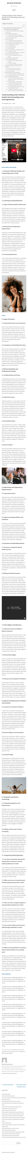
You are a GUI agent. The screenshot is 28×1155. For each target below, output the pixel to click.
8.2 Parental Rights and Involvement (14, 69)
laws (8, 1051)
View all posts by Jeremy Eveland (9, 1073)
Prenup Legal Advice (7, 1084)
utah (16, 1051)
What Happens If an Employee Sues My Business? (13, 1112)
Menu (14, 9)
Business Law (16, 1049)
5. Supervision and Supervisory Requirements (14, 49)
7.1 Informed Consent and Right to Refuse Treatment (15, 61)
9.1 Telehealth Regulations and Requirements (16, 73)
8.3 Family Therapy (11, 71)
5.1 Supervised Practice (12, 51)
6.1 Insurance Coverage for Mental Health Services (15, 56)
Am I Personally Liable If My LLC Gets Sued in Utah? (13, 1131)
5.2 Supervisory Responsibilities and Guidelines (16, 52)
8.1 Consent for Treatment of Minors (14, 68)
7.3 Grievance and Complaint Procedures (15, 64)
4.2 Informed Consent (11, 45)
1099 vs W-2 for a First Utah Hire (9, 1110)
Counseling (4, 1051)
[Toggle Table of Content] (23, 26)
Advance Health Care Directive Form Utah (11, 1101)
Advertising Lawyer (6, 1094)
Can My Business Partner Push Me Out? (10, 1135)
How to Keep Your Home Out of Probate (11, 1133)
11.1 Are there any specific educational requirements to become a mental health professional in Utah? (16, 79)
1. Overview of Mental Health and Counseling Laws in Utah (14, 31)
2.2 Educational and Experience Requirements (16, 36)
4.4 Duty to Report (11, 48)
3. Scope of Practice (9, 39)
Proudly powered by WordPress (8, 1152)
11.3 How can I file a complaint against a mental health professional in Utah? (15, 85)
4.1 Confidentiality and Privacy (13, 44)
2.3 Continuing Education (12, 37)
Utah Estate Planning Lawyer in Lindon (10, 1128)
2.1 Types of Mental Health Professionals (15, 35)
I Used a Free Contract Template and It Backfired (12, 1115)
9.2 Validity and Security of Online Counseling (16, 75)
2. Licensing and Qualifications (11, 33)
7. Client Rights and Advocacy (11, 59)
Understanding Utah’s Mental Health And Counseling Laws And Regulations (13, 28)
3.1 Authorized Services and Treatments (15, 40)
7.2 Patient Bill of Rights (12, 63)
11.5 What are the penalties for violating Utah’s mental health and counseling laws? (15, 90)
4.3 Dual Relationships (12, 47)
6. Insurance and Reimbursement (12, 53)
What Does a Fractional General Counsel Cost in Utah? (14, 1137)
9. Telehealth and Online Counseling (13, 72)
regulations (12, 1051)
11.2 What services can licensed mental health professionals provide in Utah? (15, 82)
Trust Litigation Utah (6, 1122)
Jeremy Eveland (14, 3)
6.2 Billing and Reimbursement (13, 57)
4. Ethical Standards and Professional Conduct (15, 43)
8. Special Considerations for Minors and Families (13, 66)
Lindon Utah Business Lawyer (8, 1095)
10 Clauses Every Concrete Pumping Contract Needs (13, 1117)
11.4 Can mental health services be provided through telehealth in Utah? (16, 87)
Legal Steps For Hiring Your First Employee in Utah (13, 1113)
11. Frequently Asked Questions (12, 76)
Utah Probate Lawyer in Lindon (9, 1130)
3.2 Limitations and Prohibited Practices (15, 41)
